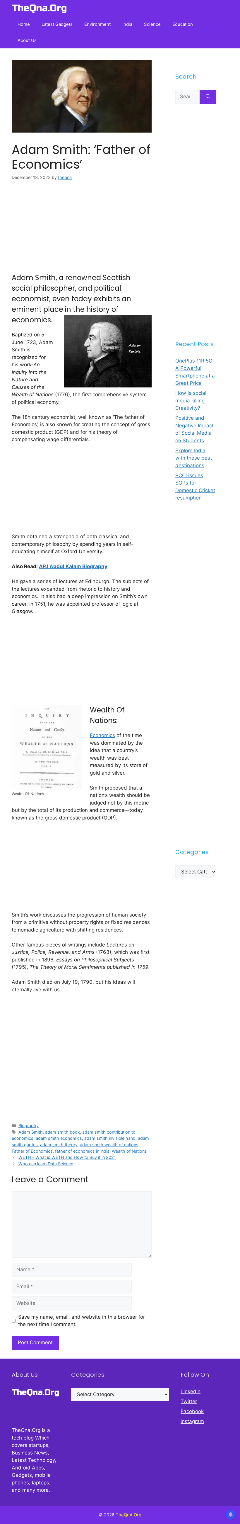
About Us (27, 40)
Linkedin (190, 1391)
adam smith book (62, 1132)
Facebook (192, 1411)
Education (182, 24)
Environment (97, 24)
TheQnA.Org (128, 1515)
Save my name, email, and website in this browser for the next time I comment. (81, 1320)
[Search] (208, 97)
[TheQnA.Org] (39, 8)
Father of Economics (32, 1151)
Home (24, 24)
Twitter (189, 1401)
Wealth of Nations (129, 1151)
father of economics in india (82, 1151)
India (127, 24)
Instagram (192, 1421)
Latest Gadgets (57, 24)
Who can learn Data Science (45, 1163)
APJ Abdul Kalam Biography (73, 566)
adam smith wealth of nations (109, 1144)
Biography (28, 1125)
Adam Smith (30, 1132)
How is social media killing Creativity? (190, 400)
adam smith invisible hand (110, 1138)
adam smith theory (59, 1144)
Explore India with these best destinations (193, 458)
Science (152, 24)
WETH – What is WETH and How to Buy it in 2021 (67, 1157)
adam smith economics (59, 1138)
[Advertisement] (82, 231)
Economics (102, 735)
